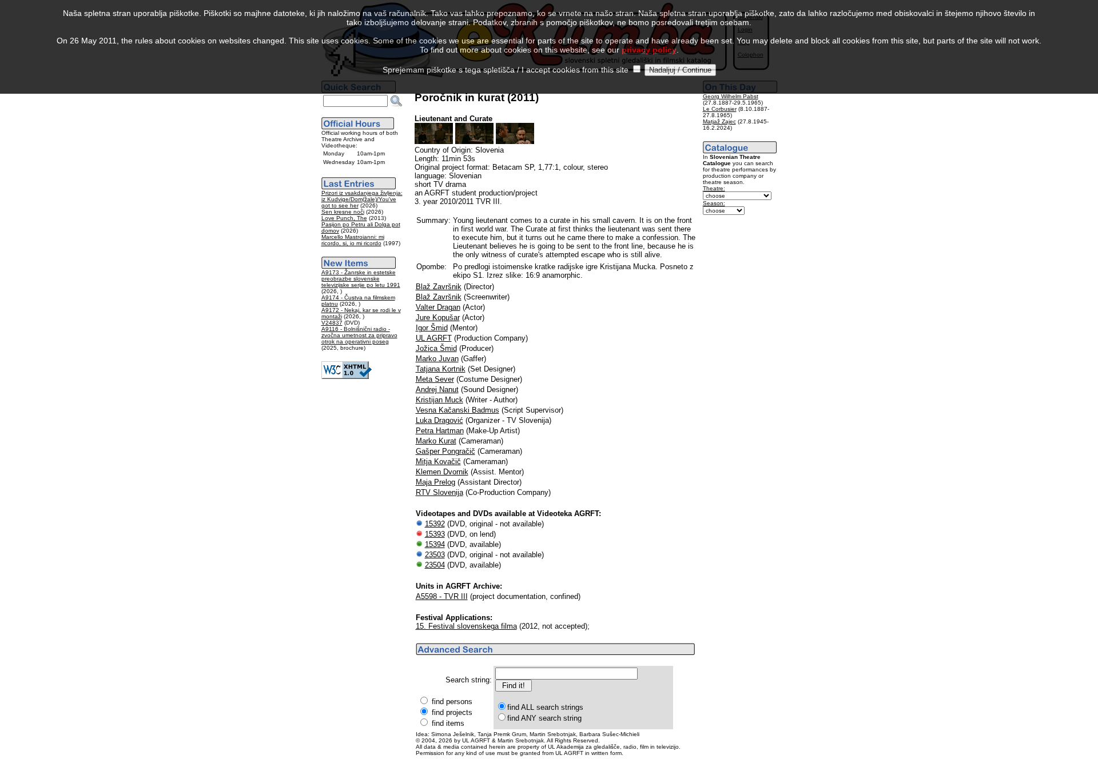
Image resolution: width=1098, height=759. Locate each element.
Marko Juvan (437, 358)
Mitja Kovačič (438, 461)
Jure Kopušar (438, 317)
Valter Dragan (438, 307)
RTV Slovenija (439, 492)
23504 (435, 565)
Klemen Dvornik (442, 472)
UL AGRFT (434, 338)
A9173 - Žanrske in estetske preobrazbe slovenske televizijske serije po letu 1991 (360, 278)
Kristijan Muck (439, 400)
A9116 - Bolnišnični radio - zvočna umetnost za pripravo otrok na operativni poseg (359, 335)
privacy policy (649, 49)
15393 (435, 534)
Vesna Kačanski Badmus (457, 410)
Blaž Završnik (439, 286)
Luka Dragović (439, 420)
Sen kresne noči (342, 212)
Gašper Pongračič (445, 451)
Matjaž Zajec (719, 121)
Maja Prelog (435, 482)
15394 (435, 544)
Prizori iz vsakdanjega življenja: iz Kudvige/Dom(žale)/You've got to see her (362, 199)
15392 (435, 524)
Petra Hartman (440, 430)
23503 (435, 554)
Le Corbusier (720, 109)
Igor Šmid (432, 327)
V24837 (332, 322)
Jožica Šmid (436, 348)
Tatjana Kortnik (441, 369)
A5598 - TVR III (442, 596)
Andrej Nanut (437, 389)
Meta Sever (435, 379)
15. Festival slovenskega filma (466, 626)
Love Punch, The (344, 218)
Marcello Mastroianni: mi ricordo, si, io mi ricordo (352, 240)
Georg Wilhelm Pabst (730, 96)
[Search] (396, 101)
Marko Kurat (436, 441)
